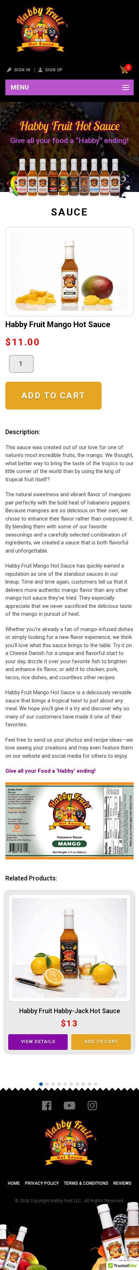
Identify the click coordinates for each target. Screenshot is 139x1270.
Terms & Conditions (86, 1183)
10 (95, 1084)
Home (14, 1183)
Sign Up (53, 69)
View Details (38, 1041)
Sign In (21, 69)
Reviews (122, 1183)
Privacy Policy (42, 1183)
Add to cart (53, 396)
